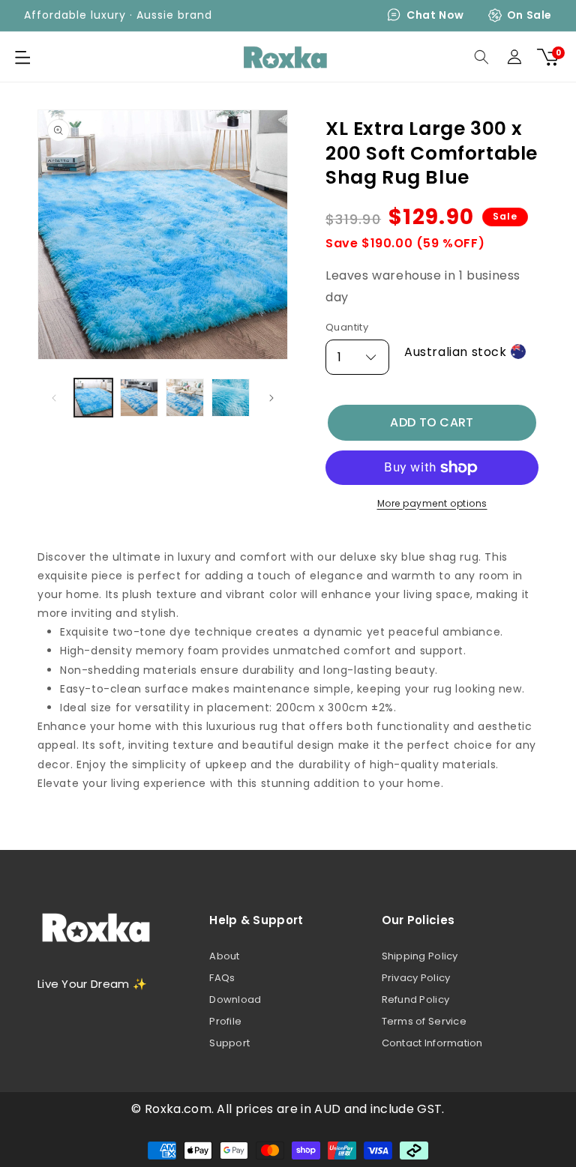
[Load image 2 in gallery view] (139, 398)
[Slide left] (54, 398)
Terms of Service (424, 1021)
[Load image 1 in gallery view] (93, 398)
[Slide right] (271, 398)
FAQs (222, 978)
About (224, 956)
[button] (22, 56)
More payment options (432, 503)
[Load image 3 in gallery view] (185, 398)
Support (229, 1043)
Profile (225, 1021)
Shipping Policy (420, 956)
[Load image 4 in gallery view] (231, 398)
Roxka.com (178, 1109)
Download (235, 999)
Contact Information (432, 1043)
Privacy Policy (416, 978)
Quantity (347, 327)
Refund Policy (415, 999)
